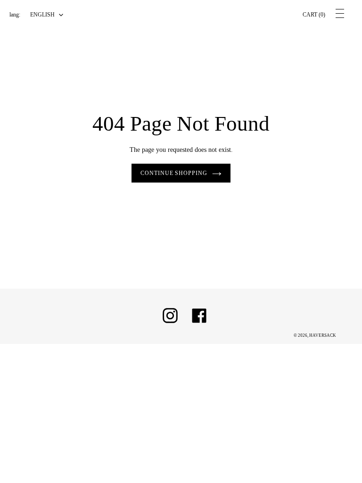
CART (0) (314, 14)
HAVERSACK (322, 335)
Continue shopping (173, 173)
